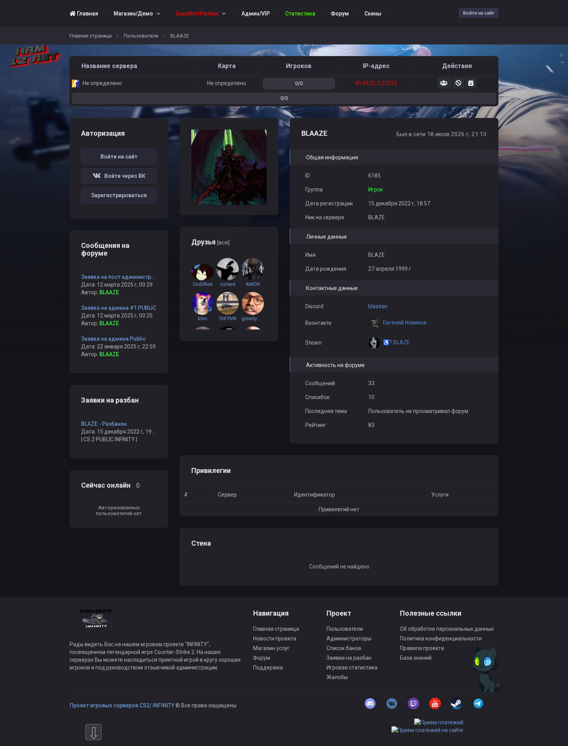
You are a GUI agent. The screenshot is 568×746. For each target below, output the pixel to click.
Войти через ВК (123, 176)
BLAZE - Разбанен (104, 424)
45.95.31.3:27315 (376, 83)
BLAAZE (109, 292)
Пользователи (141, 36)
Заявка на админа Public (113, 339)
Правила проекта (422, 648)
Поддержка (268, 667)
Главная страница (91, 36)
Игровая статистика (352, 667)
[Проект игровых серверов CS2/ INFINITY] (97, 624)
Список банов (344, 648)
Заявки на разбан (349, 658)
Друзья (210, 242)
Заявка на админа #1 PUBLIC (118, 308)
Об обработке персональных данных (447, 629)
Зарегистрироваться (119, 195)
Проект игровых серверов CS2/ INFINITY (122, 705)
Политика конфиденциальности (441, 638)
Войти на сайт (478, 13)
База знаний (416, 658)
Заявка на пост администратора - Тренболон (140, 277)
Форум (261, 658)
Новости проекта (274, 638)
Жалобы (337, 677)
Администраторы (349, 638)
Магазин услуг (271, 648)
